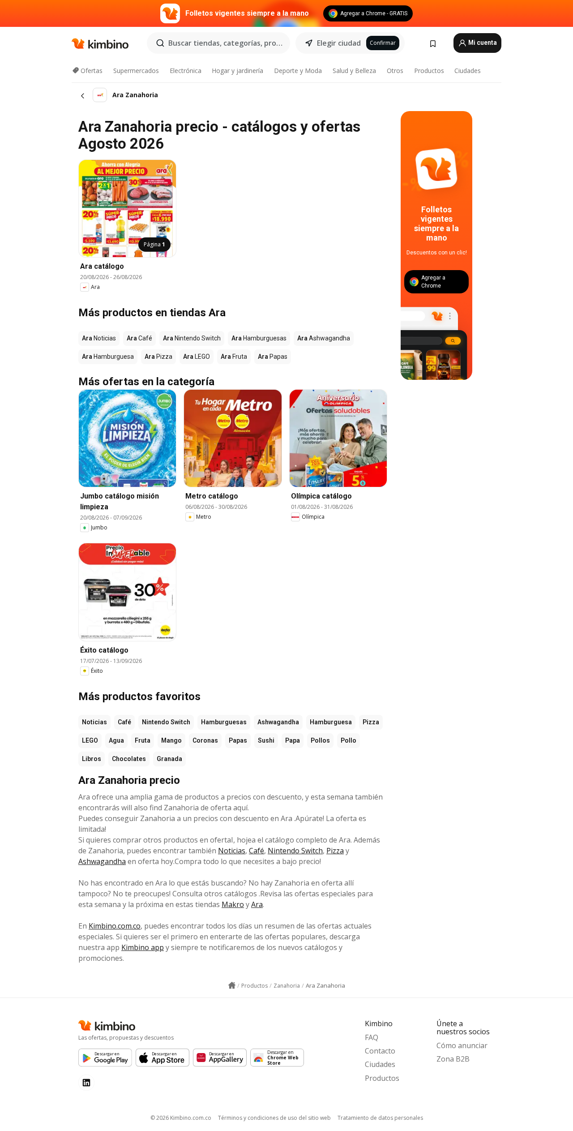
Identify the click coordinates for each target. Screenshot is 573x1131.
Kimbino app (142, 947)
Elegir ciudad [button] (339, 43)
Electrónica (185, 70)
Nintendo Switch (166, 722)
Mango (171, 740)
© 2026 (180, 1118)
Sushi (266, 740)
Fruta (142, 740)
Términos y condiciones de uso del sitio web (274, 1118)
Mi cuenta (482, 42)
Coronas (205, 740)
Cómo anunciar (461, 1045)
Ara (257, 904)
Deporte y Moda (298, 70)
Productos (429, 70)
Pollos (320, 740)
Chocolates (129, 758)
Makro (233, 904)
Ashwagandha (278, 722)
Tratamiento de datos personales (380, 1118)
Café (124, 722)
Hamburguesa (331, 722)
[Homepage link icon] (231, 985)
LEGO (90, 740)
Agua (116, 740)
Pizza (371, 722)
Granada (169, 758)
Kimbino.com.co (115, 926)
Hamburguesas (224, 722)
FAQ (371, 1037)
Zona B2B (453, 1059)
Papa (292, 740)
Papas (238, 740)
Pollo (348, 740)
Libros (91, 758)
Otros (395, 70)
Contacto (380, 1051)
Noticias (94, 722)
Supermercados (136, 70)
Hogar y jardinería (237, 70)
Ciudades (467, 70)
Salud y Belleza (354, 70)
